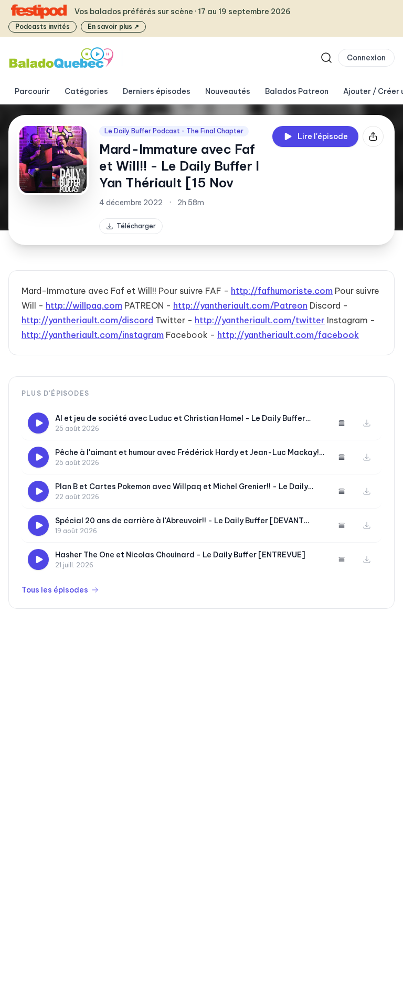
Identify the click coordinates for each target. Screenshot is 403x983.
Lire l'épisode (323, 136)
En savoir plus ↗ (113, 26)
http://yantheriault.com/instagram (93, 335)
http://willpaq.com (84, 305)
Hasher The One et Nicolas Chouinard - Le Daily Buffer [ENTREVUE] (180, 554)
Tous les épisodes (55, 590)
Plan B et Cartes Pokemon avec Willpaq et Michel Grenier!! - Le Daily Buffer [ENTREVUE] (181, 487)
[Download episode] (366, 423)
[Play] (38, 423)
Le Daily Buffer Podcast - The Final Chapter (173, 131)
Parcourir (32, 91)
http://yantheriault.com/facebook (288, 335)
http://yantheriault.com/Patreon (240, 305)
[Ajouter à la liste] (341, 423)
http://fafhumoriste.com (282, 291)
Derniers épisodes (156, 91)
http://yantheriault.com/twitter (260, 320)
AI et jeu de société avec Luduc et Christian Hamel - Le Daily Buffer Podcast (180, 419)
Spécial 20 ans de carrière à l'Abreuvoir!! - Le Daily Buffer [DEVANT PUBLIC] (179, 521)
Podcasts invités (42, 26)
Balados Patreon (296, 91)
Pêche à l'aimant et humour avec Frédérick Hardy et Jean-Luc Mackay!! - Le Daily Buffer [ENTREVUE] (188, 453)
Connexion (366, 57)
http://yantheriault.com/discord (87, 320)
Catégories (86, 91)
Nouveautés (227, 91)
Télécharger (136, 226)
